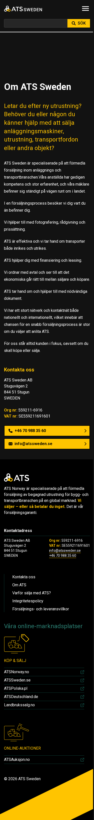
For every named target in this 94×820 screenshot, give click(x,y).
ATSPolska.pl (15, 688)
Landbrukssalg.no (19, 705)
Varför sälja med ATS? (31, 593)
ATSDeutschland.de (21, 696)
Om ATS (19, 585)
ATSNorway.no (16, 671)
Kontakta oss (23, 577)
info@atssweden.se (65, 551)
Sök (82, 23)
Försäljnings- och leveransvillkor (40, 609)
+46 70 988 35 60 (62, 556)
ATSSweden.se (17, 680)
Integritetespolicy (27, 601)
